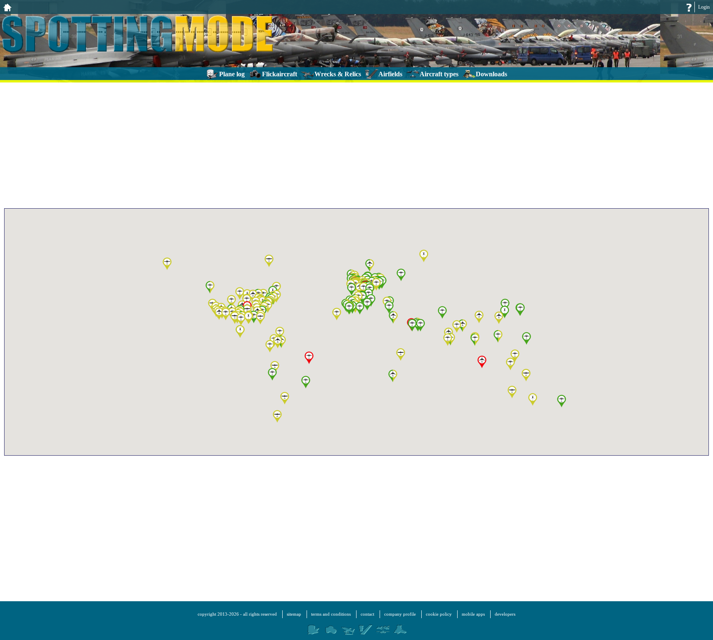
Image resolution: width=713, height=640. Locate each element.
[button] (448, 340)
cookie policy (439, 614)
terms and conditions (331, 614)
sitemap (294, 614)
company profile (400, 614)
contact (367, 614)
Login (704, 7)
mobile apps (473, 614)
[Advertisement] (356, 144)
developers (505, 614)
